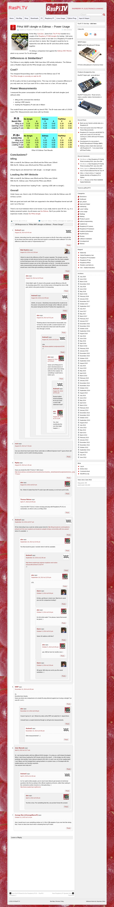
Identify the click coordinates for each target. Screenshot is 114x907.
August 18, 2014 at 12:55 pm (40, 298)
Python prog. (72, 18)
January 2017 (84, 321)
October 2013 (84, 417)
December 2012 (85, 442)
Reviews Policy (60, 901)
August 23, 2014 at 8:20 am (28, 485)
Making (82, 216)
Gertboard (83, 199)
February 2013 (84, 437)
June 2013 (83, 427)
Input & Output (84, 18)
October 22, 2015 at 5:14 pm (23, 817)
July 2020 (83, 276)
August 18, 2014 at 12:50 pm (34, 278)
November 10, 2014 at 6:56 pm (35, 731)
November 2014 (85, 385)
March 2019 (83, 281)
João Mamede (19, 748)
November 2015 (85, 356)
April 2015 (83, 373)
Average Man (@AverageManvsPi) (26, 815)
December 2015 (85, 353)
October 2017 (84, 304)
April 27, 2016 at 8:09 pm (28, 502)
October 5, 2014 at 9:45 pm (50, 647)
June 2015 (83, 368)
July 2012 (83, 455)
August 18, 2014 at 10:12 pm (58, 417)
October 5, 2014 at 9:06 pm (45, 593)
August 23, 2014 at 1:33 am (23, 465)
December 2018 (85, 284)
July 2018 (83, 286)
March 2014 (83, 405)
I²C (42, 18)
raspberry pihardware (86, 231)
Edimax (50, 221)
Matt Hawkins (25, 250)
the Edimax (44, 211)
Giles (81, 173)
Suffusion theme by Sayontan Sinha (95, 901)
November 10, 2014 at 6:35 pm (24, 689)
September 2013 (85, 420)
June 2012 (83, 457)
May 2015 (83, 371)
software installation (86, 239)
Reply (68, 245)
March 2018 (83, 294)
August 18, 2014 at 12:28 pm (29, 252)
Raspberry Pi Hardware (33, 29)
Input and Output (85, 204)
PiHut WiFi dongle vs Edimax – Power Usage (43, 26)
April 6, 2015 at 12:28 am (28, 776)
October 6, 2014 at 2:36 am (45, 665)
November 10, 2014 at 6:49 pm (29, 711)
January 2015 (84, 380)
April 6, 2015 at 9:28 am (33, 798)
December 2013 (85, 413)
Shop (26, 18)
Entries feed (83, 469)
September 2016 (85, 331)
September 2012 (85, 450)
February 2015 (84, 378)
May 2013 (83, 430)
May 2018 (83, 291)
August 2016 (84, 333)
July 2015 (83, 366)
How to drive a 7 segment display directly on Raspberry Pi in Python (90, 175)
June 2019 (83, 279)
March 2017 (83, 316)
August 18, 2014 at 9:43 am (23, 232)
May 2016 (83, 341)
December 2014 (85, 383)
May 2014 (83, 400)
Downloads (34, 18)
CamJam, (40, 34)
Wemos (82, 243)
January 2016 (84, 351)
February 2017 (84, 319)
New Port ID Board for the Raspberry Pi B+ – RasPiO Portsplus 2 (26, 894)
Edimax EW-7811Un (64, 51)
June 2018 (83, 289)
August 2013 (84, 423)
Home (12, 18)
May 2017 (83, 314)
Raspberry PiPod (85, 262)
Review (42, 29)
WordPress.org (84, 474)
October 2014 (84, 388)
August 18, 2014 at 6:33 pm (50, 339)
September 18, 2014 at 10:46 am (30, 542)
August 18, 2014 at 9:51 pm (58, 392)
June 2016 (83, 338)
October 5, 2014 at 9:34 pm (45, 612)
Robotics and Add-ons (87, 265)
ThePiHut (54, 221)
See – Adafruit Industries (87, 267)
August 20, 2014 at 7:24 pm (23, 446)
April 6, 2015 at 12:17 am (22, 750)
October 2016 (84, 328)
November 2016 (85, 326)
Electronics (83, 196)
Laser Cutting (84, 209)
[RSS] (86, 34)
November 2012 (85, 445)
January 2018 (84, 299)
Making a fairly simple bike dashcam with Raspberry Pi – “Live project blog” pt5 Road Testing (91, 148)
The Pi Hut (56, 34)
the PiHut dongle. (35, 214)
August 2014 (84, 393)
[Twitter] (91, 34)
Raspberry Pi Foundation (87, 258)
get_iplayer (83, 201)
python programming (86, 221)
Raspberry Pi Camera (86, 226)
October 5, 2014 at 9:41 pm (45, 631)
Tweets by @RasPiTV (84, 188)
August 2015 (84, 363)
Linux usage (60, 18)
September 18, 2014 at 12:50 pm (41, 577)
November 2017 (85, 301)
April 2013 (83, 432)
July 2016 (83, 336)
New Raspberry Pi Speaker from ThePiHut (63, 894)
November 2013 (85, 415)
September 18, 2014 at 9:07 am (24, 522)
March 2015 (83, 375)
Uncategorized (84, 241)
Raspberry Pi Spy (85, 260)
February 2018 (84, 296)
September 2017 (85, 306)
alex (20, 221)
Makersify (83, 253)
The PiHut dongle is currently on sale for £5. (25, 76)
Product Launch (85, 219)
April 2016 (83, 343)
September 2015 (85, 361)
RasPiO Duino (84, 234)
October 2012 (84, 447)
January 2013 (84, 440)
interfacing (83, 206)
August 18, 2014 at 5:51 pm (45, 317)
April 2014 (83, 403)
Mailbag (82, 214)
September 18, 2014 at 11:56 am (36, 558)
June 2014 (83, 398)
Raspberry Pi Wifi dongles (48, 36)
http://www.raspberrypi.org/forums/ (30, 787)
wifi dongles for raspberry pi (65, 221)
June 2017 (83, 311)
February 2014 (84, 408)
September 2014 (85, 390)
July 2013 (83, 425)
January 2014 (84, 410)
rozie (16, 443)
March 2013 (83, 435)
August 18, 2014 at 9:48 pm (53, 360)
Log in (82, 466)
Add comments (68, 29)
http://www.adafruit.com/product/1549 (53, 346)
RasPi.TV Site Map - (87, 23)
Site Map (19, 18)
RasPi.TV (18, 7)
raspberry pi (49, 18)
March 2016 (83, 346)
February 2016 (84, 348)
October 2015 (84, 358)
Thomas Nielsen (26, 499)
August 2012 (84, 452)
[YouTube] (95, 34)
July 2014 (83, 395)
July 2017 (83, 309)
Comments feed (85, 471)
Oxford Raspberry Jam (87, 255)
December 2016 (85, 324)
